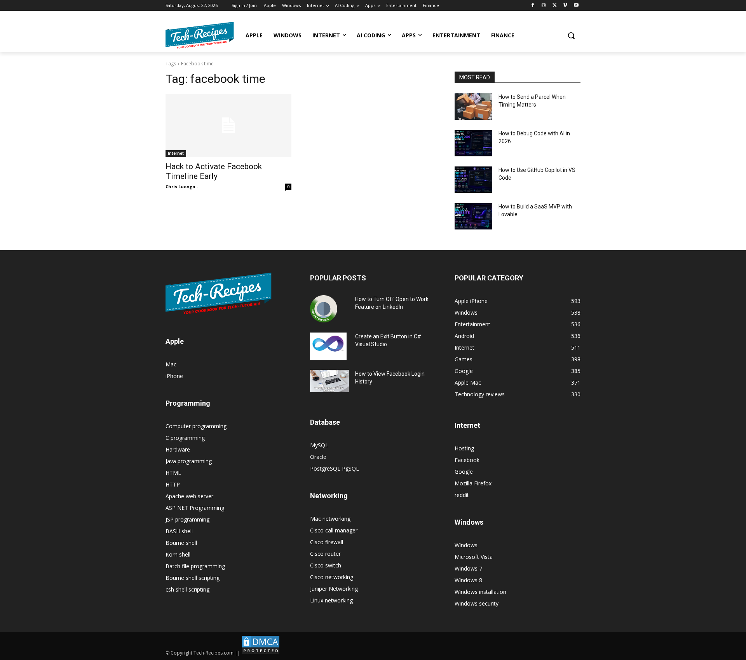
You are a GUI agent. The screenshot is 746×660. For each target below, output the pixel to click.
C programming (185, 437)
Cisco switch (325, 565)
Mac (171, 364)
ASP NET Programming (195, 507)
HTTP (173, 484)
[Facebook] (532, 5)
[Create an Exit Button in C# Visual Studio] (328, 346)
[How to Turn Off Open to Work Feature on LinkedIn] (323, 308)
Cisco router (325, 553)
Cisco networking (331, 577)
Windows (466, 545)
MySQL (319, 445)
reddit (462, 495)
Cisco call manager (333, 530)
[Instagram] (543, 5)
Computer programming (196, 426)
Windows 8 (468, 580)
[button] (571, 35)
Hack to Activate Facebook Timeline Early (214, 171)
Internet (176, 153)
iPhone (174, 376)
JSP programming (187, 519)
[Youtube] (576, 5)
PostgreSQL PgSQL (334, 468)
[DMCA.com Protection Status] (260, 652)
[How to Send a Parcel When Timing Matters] (473, 106)
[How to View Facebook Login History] (329, 381)
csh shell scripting (187, 589)
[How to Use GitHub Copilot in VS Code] (473, 179)
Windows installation (480, 591)
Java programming (189, 461)
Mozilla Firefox (473, 483)
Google (464, 471)
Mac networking (330, 518)
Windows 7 (468, 568)
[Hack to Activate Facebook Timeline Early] (228, 125)
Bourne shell (181, 542)
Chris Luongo (180, 186)
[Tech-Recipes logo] (200, 35)
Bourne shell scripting (193, 577)
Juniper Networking (334, 588)
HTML (173, 472)
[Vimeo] (565, 5)
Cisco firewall (326, 542)
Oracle (318, 456)
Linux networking (331, 600)
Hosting (464, 448)
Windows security (476, 603)
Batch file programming (195, 566)
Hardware (178, 449)
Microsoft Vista (474, 556)
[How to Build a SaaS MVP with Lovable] (473, 216)
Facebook (467, 460)
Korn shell (178, 554)
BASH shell (179, 531)
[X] (554, 5)
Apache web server (189, 496)
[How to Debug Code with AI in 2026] (473, 143)
